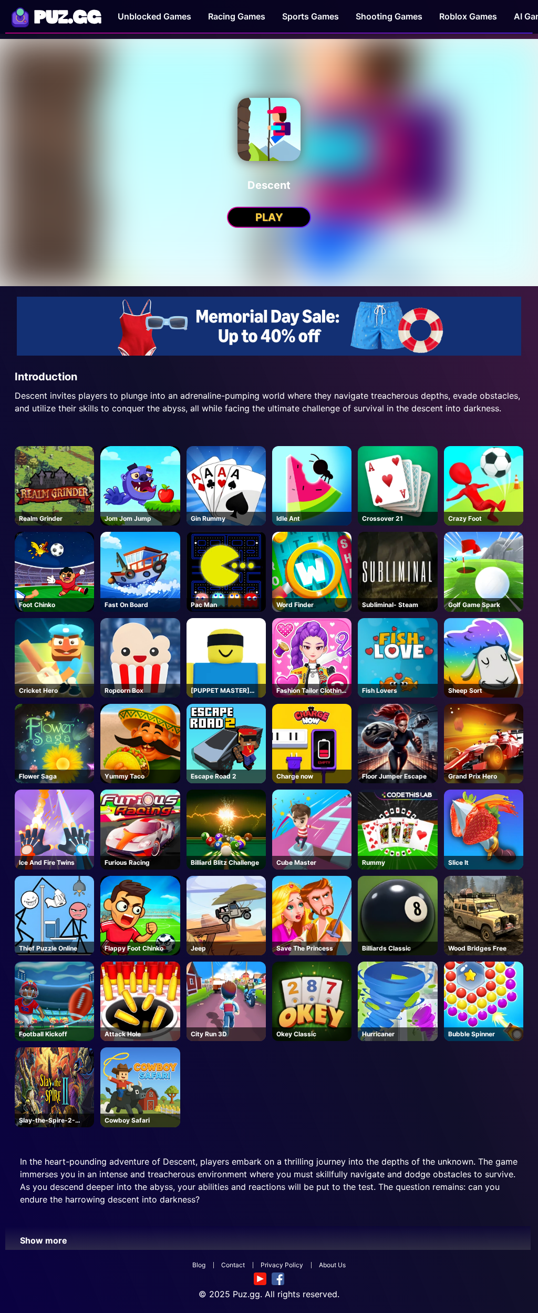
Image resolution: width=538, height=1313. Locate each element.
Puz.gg (246, 1294)
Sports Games (310, 16)
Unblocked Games (154, 16)
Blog (198, 1265)
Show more (43, 1240)
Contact (233, 1265)
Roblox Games (468, 16)
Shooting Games (389, 16)
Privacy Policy (282, 1265)
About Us (332, 1265)
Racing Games (236, 16)
